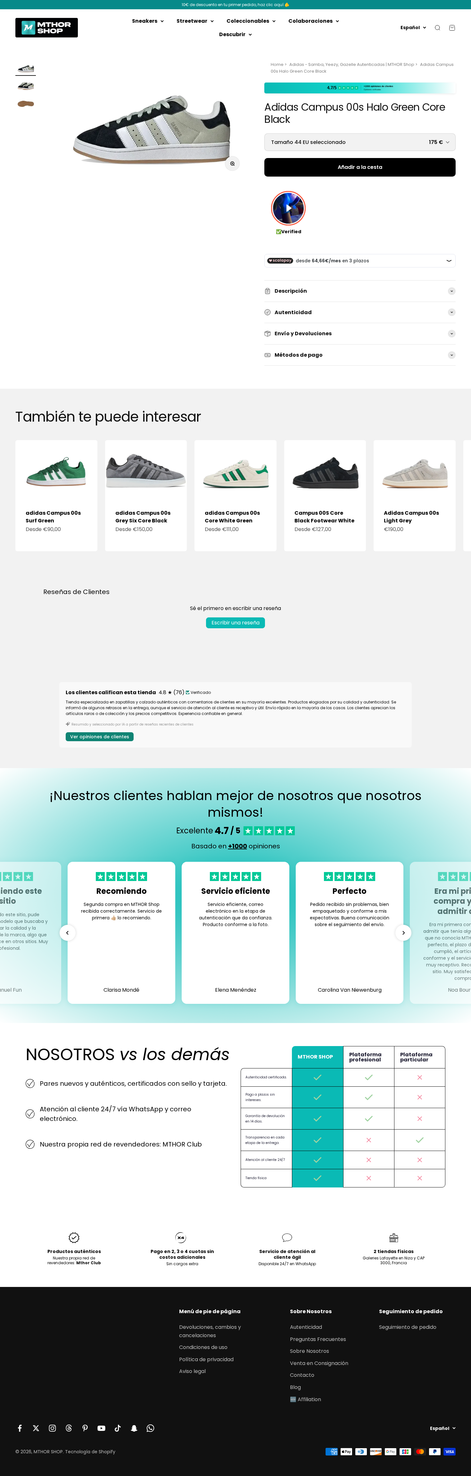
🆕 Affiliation (305, 1399)
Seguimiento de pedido (407, 1327)
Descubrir (232, 34)
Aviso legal (192, 1371)
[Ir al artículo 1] (25, 68)
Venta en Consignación (319, 1363)
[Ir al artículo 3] (25, 103)
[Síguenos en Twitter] (36, 1428)
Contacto (302, 1375)
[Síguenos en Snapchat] (134, 1428)
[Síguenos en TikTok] (117, 1428)
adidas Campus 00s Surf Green (53, 516)
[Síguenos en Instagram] (52, 1428)
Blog (295, 1387)
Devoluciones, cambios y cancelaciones (210, 1331)
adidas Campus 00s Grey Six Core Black (142, 516)
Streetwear (192, 21)
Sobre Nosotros (309, 1351)
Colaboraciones (310, 21)
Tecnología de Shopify (90, 1451)
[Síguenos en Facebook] (19, 1428)
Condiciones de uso (203, 1347)
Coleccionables (248, 21)
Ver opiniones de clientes (99, 737)
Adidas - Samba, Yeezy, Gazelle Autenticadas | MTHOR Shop (351, 64)
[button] (68, 933)
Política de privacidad (206, 1359)
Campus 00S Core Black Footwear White (324, 516)
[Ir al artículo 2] (25, 86)
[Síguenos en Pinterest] (85, 1428)
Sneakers (144, 21)
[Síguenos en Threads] (68, 1428)
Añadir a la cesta (360, 167)
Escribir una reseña (235, 622)
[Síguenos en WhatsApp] (150, 1428)
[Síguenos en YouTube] (101, 1428)
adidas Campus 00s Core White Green (232, 516)
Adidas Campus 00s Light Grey (411, 516)
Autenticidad (306, 1327)
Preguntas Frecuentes (318, 1339)
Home (277, 64)
